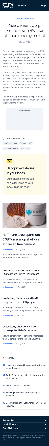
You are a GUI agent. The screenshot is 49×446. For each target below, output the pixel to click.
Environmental (27, 18)
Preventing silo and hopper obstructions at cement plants (26, 366)
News (16, 18)
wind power (25, 148)
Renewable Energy (11, 148)
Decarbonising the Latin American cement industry (26, 404)
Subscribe (8, 420)
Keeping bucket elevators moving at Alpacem (23, 394)
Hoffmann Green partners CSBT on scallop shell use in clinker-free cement (21, 239)
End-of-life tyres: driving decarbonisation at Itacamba (25, 377)
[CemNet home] (8, 5)
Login (43, 5)
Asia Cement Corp (10, 143)
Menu (24, 5)
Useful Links (9, 424)
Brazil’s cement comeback (18, 385)
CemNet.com (10, 428)
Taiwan (23, 143)
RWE (30, 143)
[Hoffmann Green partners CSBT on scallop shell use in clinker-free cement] (24, 215)
